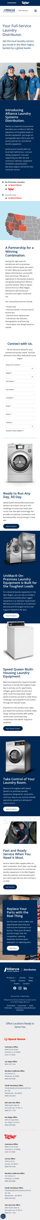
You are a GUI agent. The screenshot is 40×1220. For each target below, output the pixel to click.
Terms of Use (22, 1005)
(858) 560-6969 (10, 1125)
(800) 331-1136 (10, 1110)
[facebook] (14, 988)
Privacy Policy (11, 1005)
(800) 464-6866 (10, 1079)
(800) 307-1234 (10, 1064)
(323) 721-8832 (10, 1055)
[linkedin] (25, 988)
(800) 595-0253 (10, 1096)
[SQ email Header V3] (20, 968)
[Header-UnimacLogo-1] (25, 2)
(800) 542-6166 (10, 1166)
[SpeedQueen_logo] (11, 2)
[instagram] (19, 988)
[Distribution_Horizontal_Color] (15, 10)
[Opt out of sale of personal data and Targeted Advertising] (3, 1216)
